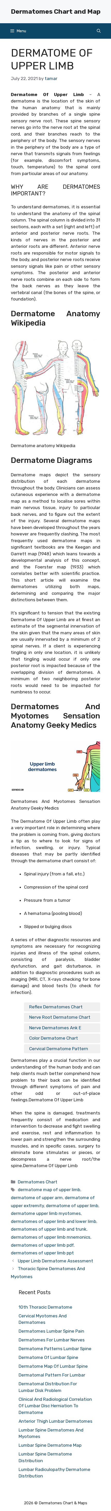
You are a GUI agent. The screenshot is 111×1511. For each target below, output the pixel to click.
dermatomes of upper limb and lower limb (53, 1221)
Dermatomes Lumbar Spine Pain (51, 1331)
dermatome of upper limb (72, 1205)
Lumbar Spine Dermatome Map (50, 1445)
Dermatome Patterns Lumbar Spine (55, 1348)
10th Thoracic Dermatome (45, 1307)
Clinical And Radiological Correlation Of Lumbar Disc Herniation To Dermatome (55, 1406)
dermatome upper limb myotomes (46, 1213)
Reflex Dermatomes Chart (56, 1006)
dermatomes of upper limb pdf (42, 1245)
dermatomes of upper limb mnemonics (50, 1237)
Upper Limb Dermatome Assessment (55, 1260)
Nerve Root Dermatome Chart (59, 1017)
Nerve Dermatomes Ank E (55, 1027)
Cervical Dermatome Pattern (58, 1048)
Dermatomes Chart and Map (55, 11)
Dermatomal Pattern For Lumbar (52, 1375)
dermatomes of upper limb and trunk (48, 1229)
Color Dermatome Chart (53, 1038)
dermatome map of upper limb (49, 1189)
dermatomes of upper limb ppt (42, 1252)
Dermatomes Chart (37, 1181)
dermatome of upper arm (37, 1197)
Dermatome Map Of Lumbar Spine (53, 1366)
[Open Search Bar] (99, 31)
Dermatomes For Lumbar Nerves (52, 1339)
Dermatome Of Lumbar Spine (48, 1357)
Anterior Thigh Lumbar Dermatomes (55, 1421)
